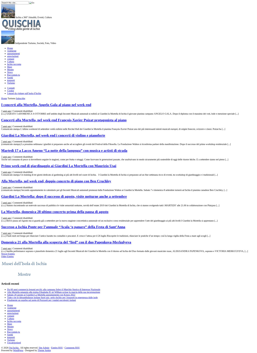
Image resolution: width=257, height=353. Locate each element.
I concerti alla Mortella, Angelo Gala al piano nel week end (46, 105)
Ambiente (11, 51)
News (10, 72)
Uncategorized (14, 342)
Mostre (10, 69)
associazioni (12, 56)
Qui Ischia (14, 347)
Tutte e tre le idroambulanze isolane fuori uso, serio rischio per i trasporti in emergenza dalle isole (52, 297)
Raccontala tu (13, 75)
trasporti (11, 80)
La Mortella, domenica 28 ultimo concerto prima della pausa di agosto (54, 212)
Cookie (10, 90)
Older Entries (7, 256)
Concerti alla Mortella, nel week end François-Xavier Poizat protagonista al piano (64, 120)
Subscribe (20, 98)
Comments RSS (72, 347)
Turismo (11, 83)
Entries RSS (57, 347)
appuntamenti (13, 53)
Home (10, 48)
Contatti (11, 88)
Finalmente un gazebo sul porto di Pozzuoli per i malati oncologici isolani (41, 300)
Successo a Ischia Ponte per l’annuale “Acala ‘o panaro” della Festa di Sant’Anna (63, 227)
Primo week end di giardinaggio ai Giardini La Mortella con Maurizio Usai (58, 166)
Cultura (10, 61)
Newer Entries (8, 254)
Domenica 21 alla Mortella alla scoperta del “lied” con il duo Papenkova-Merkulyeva (66, 242)
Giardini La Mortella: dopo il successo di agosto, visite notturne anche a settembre (64, 196)
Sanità (10, 77)
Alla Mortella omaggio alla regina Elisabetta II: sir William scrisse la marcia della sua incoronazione (53, 292)
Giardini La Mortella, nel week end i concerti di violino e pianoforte (53, 135)
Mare (9, 67)
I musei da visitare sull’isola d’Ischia (24, 93)
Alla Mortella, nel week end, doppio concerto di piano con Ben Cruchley (56, 181)
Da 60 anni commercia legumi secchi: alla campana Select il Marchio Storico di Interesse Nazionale (53, 289)
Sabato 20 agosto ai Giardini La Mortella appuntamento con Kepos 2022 (41, 295)
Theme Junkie (44, 350)
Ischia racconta (14, 64)
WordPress (18, 350)
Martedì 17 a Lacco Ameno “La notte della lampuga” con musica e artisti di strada (64, 150)
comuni (10, 59)
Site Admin (44, 347)
